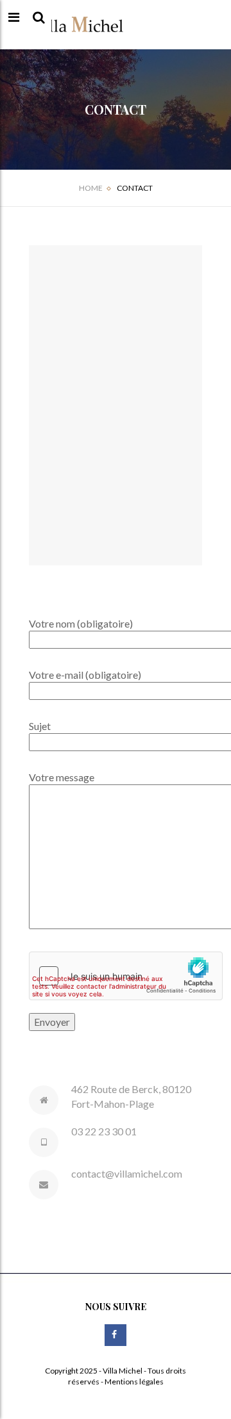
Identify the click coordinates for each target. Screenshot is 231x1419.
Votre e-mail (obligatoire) (85, 675)
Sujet (40, 726)
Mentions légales (134, 1381)
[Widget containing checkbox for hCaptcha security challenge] (126, 976)
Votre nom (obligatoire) (81, 623)
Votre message (61, 777)
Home (91, 188)
